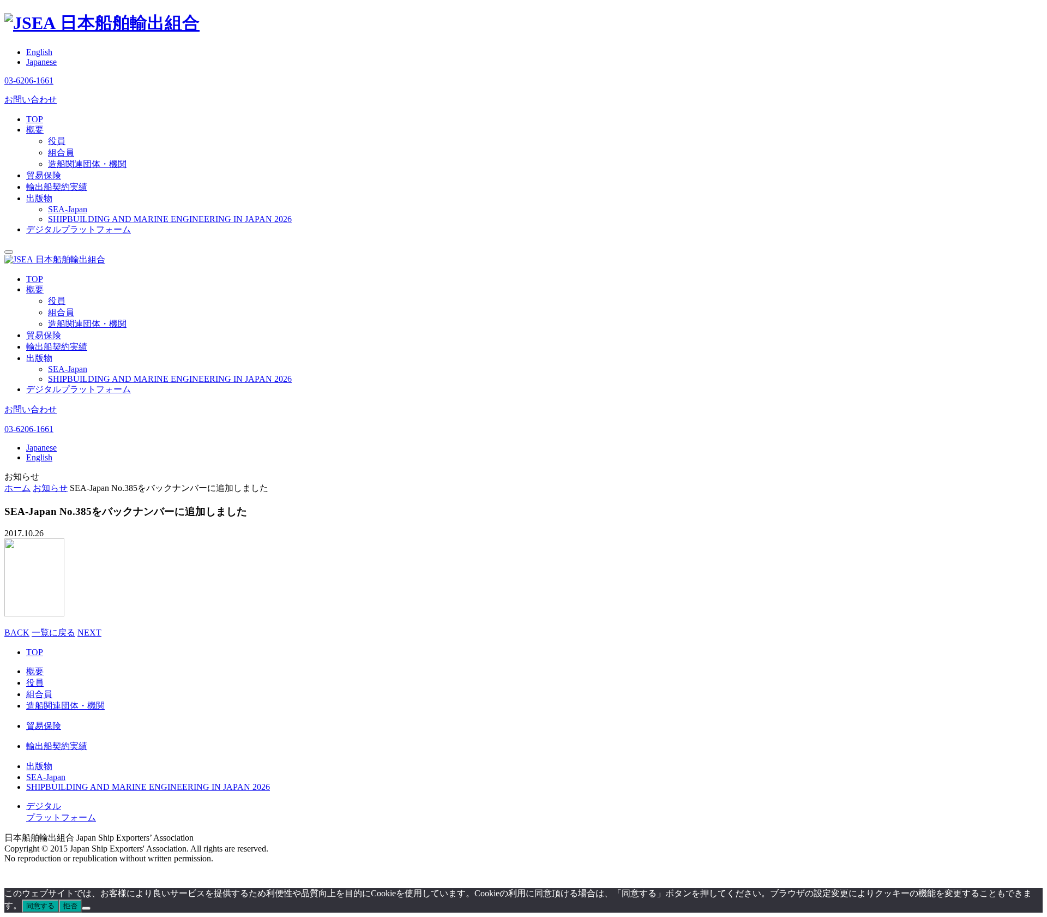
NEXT (89, 632)
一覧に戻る (53, 632)
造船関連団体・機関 (87, 164)
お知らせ (50, 488)
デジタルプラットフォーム (78, 229)
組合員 (61, 152)
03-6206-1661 (28, 80)
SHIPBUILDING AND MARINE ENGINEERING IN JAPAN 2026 (170, 219)
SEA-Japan (67, 209)
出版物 (39, 198)
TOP (34, 119)
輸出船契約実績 (56, 186)
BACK (16, 632)
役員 (56, 141)
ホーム (17, 488)
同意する (40, 906)
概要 (35, 129)
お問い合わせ (30, 99)
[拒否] (86, 908)
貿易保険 (43, 175)
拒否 (70, 906)
